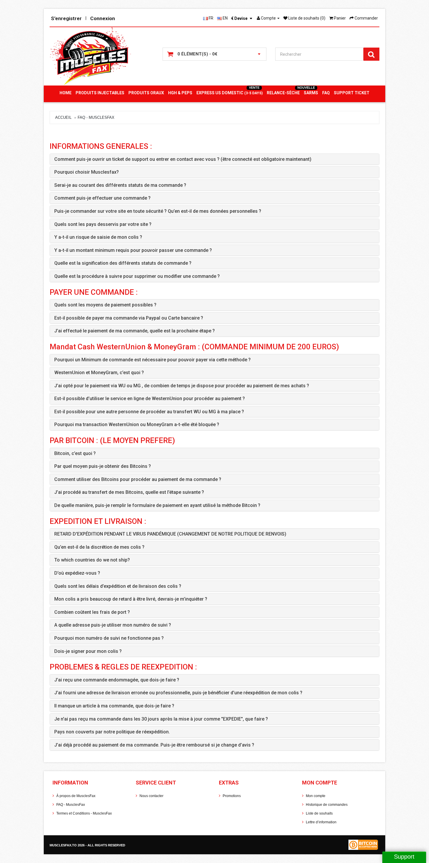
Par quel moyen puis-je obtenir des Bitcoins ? (102, 466)
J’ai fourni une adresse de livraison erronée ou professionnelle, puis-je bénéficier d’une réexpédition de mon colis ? (178, 692)
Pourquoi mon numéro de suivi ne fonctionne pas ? (109, 638)
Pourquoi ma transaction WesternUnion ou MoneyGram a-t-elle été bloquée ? (136, 424)
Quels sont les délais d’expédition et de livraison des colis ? (117, 586)
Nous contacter (151, 796)
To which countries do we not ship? (92, 560)
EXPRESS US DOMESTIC (229, 92)
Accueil (63, 117)
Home (66, 92)
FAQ (326, 92)
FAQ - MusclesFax (96, 117)
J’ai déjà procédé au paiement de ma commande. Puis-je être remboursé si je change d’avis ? (154, 745)
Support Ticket (351, 92)
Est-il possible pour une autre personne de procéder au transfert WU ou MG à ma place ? (149, 411)
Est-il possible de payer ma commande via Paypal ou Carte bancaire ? (128, 318)
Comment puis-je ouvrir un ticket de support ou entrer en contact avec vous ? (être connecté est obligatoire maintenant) (182, 159)
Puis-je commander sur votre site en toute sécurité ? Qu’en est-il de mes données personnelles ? (157, 211)
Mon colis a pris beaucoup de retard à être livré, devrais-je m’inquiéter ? (130, 599)
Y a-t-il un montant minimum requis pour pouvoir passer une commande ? (133, 250)
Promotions (232, 796)
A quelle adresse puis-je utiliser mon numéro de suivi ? (112, 625)
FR (210, 18)
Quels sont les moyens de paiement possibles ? (105, 305)
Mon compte (315, 796)
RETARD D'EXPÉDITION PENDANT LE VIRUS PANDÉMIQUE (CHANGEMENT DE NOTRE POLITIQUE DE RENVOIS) (170, 534)
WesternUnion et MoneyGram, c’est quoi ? (99, 372)
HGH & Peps (180, 92)
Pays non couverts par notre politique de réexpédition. (112, 732)
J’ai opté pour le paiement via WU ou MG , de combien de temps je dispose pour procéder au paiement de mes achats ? (181, 385)
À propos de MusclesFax (75, 796)
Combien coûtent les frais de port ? (92, 612)
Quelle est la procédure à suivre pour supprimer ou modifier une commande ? (137, 276)
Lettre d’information (321, 822)
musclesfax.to (64, 845)
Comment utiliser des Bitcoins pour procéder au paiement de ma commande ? (137, 479)
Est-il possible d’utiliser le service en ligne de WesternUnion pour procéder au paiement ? (149, 398)
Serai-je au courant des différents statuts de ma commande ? (120, 185)
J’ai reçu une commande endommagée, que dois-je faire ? (116, 680)
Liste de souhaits (319, 813)
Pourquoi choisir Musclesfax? (86, 172)
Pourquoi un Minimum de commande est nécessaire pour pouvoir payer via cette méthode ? (152, 359)
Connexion (102, 18)
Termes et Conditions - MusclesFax (84, 813)
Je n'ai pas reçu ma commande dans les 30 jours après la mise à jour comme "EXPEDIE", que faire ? (161, 719)
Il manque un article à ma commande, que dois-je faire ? (114, 706)
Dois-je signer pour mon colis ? (88, 651)
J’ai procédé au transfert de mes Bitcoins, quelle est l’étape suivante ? (129, 492)
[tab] (214, 159)
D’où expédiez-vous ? (77, 573)
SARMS (311, 92)
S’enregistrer (66, 18)
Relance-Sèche (283, 92)
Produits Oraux (146, 92)
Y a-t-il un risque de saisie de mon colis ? (98, 237)
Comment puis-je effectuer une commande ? (102, 198)
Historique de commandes (327, 805)
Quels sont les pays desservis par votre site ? (102, 224)
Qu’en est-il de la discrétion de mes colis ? (99, 547)
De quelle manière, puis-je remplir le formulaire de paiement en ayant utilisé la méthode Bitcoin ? (157, 505)
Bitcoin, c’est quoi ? (75, 453)
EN (225, 18)
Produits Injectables (100, 92)
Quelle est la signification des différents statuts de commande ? (122, 263)
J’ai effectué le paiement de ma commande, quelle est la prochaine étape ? (134, 331)
